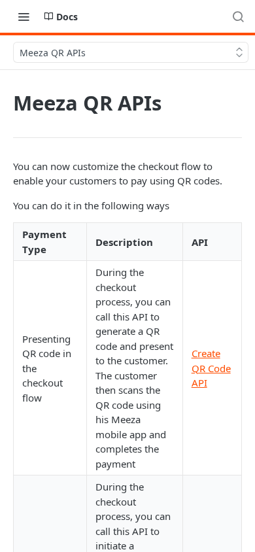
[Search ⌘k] (238, 16)
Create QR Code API (211, 368)
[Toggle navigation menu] (23, 16)
